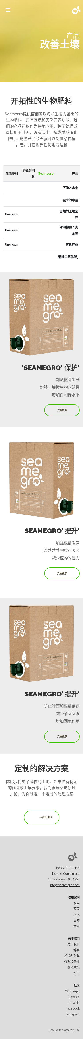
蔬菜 (76, 909)
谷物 (76, 920)
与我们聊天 (46, 817)
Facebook (73, 1008)
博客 (76, 950)
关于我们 (73, 944)
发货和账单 (72, 956)
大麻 (76, 926)
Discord (74, 997)
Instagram (72, 1014)
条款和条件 (72, 961)
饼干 (76, 973)
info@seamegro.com (65, 885)
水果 (76, 903)
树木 (76, 914)
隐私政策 (73, 967)
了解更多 (62, 410)
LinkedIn (74, 1002)
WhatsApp (72, 991)
